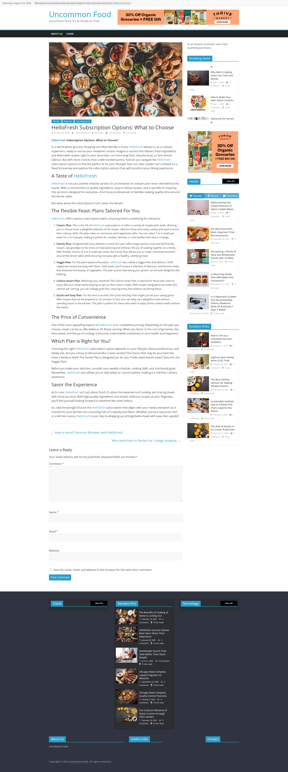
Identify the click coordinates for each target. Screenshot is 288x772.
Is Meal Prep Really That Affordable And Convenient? (222, 277)
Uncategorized (83, 121)
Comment (56, 464)
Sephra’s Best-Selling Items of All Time (222, 359)
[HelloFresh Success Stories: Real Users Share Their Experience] (127, 628)
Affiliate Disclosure (121, 3)
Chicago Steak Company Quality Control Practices (153, 694)
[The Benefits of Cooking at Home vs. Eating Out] (127, 610)
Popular (197, 195)
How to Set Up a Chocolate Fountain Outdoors (221, 339)
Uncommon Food (80, 14)
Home (70, 33)
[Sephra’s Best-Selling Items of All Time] (199, 355)
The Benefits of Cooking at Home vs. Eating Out (153, 614)
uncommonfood (82, 132)
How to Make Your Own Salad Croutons (222, 99)
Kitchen (56, 121)
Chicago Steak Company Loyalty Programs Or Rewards (152, 675)
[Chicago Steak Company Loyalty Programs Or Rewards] (127, 670)
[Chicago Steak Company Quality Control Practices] (127, 690)
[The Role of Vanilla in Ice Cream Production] (199, 424)
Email (53, 531)
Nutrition (68, 121)
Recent (214, 195)
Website (54, 550)
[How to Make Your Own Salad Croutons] (198, 97)
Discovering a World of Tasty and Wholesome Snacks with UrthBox (223, 255)
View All (230, 181)
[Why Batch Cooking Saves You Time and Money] (198, 72)
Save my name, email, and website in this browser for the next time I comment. (102, 570)
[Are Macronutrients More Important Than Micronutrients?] (199, 226)
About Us (56, 33)
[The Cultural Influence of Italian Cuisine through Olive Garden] (127, 708)
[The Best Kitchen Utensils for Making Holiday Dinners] (199, 378)
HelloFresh (59, 140)
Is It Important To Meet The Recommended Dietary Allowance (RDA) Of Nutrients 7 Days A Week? (223, 303)
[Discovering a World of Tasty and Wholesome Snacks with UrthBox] (199, 249)
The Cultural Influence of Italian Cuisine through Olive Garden (153, 713)
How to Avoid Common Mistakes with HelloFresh (87, 432)
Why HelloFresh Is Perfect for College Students (146, 441)
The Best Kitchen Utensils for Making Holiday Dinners (221, 383)
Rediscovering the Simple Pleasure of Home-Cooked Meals (222, 206)
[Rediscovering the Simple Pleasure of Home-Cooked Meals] (199, 200)
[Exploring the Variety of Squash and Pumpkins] (198, 118)
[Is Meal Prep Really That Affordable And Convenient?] (199, 271)
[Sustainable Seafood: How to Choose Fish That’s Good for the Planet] (199, 399)
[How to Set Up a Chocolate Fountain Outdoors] (199, 334)
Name (54, 512)
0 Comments (114, 132)
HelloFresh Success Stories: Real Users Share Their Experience (154, 633)
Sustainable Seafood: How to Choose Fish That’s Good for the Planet (222, 406)
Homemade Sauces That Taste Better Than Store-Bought (152, 654)
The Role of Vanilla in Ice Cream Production (223, 428)
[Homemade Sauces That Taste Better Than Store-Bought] (127, 649)
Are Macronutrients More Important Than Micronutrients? (223, 232)
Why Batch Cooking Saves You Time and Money (222, 75)
